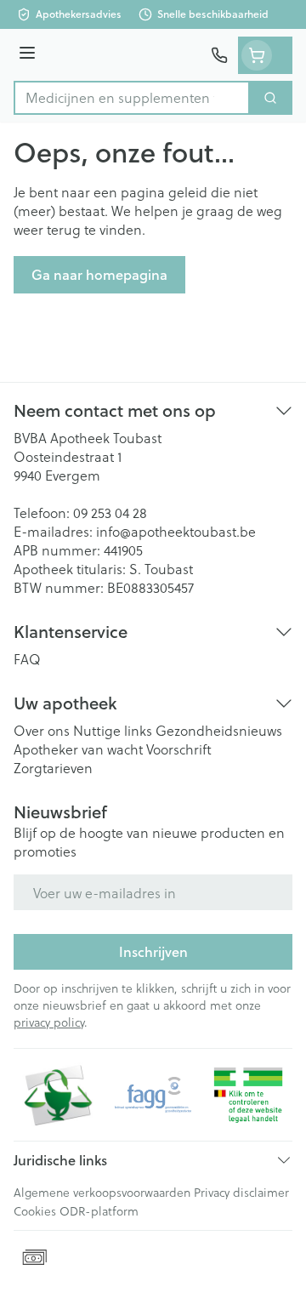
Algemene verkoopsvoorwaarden (102, 1192)
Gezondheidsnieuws (219, 730)
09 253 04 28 (110, 512)
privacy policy (49, 1022)
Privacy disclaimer (241, 1192)
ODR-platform (99, 1211)
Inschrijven (153, 951)
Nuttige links (112, 730)
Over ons (42, 730)
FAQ (27, 659)
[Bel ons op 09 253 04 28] (219, 55)
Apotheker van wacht (78, 749)
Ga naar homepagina (99, 274)
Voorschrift (179, 749)
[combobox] (132, 98)
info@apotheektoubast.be (176, 531)
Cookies (35, 1211)
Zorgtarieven (53, 767)
